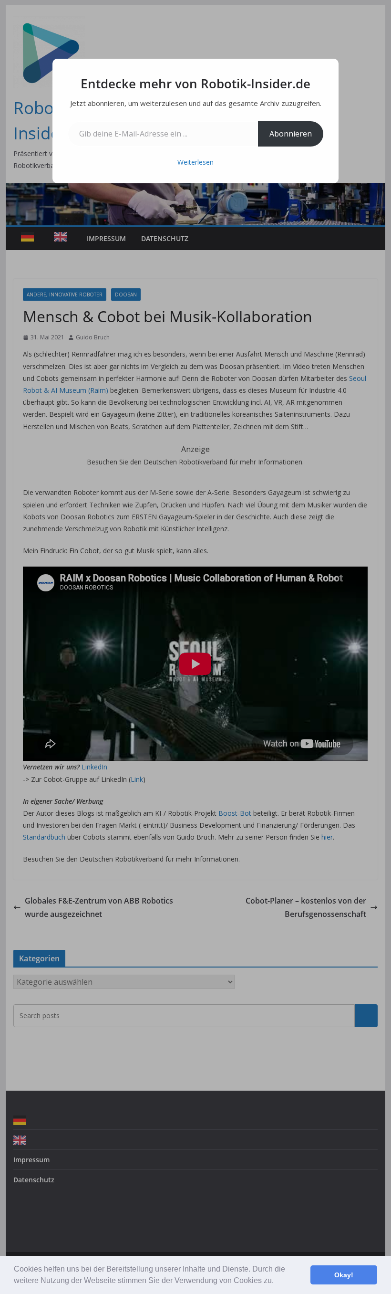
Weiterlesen (195, 162)
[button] (277, 1281)
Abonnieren (290, 133)
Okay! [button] (343, 1275)
